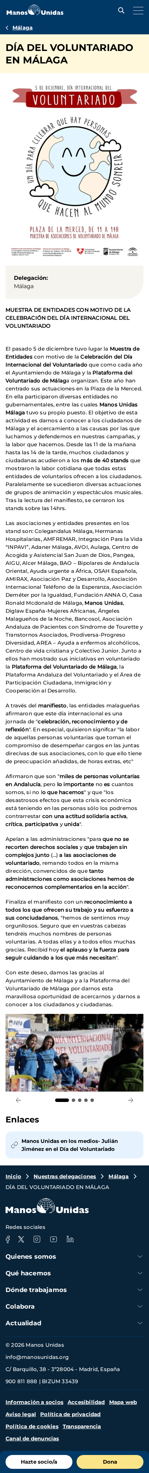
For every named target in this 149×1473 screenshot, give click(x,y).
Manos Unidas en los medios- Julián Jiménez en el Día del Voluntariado (69, 1145)
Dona (110, 1461)
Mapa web (123, 1402)
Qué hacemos (28, 1273)
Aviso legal (21, 1414)
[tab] (62, 1100)
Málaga (22, 27)
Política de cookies (32, 1426)
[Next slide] (130, 1100)
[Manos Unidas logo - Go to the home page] (35, 13)
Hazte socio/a (39, 1461)
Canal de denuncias (32, 1438)
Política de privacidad (70, 1414)
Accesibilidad (86, 1402)
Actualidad (23, 1323)
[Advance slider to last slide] (18, 1100)
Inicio (13, 1176)
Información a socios (34, 1402)
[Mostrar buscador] (119, 10)
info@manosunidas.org (37, 1357)
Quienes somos (31, 1256)
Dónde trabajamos (36, 1290)
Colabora (20, 1306)
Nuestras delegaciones (65, 1176)
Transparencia (82, 1426)
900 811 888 (21, 1381)
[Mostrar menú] (136, 10)
